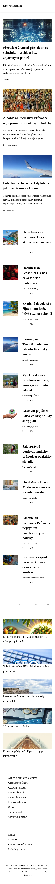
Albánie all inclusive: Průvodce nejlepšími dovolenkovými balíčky (36, 528)
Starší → (48, 604)
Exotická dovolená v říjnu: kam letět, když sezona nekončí (37, 308)
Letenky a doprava (10, 210)
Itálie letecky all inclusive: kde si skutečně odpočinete (36, 237)
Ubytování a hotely (30, 288)
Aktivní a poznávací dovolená (35, 578)
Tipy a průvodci (29, 467)
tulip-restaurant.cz (12, 5)
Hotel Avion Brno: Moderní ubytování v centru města (36, 487)
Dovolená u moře (10, 145)
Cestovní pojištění (30, 426)
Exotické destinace (30, 319)
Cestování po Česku (30, 396)
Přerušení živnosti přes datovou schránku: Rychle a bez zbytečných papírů (26, 53)
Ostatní (6, 80)
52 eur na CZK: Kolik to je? (19, 726)
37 (36, 604)
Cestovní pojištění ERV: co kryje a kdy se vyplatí (37, 416)
